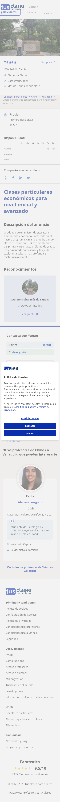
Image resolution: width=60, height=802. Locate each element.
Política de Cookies (26, 406)
